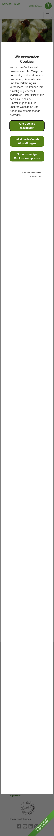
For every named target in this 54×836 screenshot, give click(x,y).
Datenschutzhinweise (31, 172)
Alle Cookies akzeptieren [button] (27, 125)
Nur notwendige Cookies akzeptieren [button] (27, 156)
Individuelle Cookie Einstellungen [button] (27, 141)
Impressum (35, 176)
